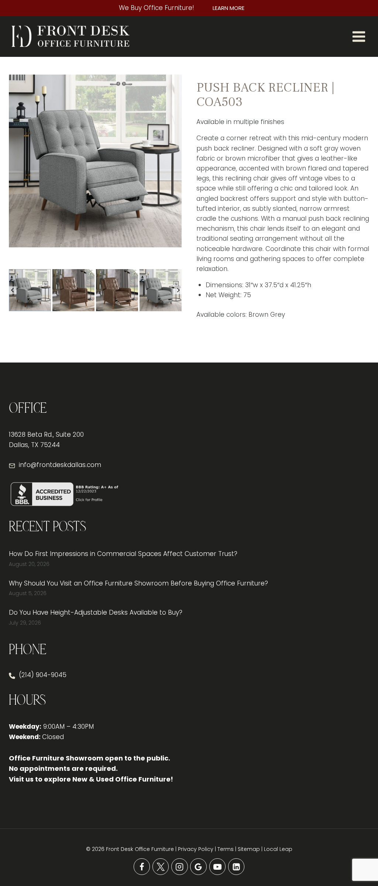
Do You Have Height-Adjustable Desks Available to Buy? (95, 612)
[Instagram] (179, 866)
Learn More (228, 8)
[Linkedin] (236, 866)
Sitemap (249, 849)
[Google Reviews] (198, 866)
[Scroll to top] (359, 856)
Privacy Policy (195, 849)
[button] (30, 290)
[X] (160, 866)
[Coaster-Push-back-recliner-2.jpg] (95, 161)
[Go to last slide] (13, 290)
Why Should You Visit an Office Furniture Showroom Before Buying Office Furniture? (138, 583)
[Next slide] (178, 290)
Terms (225, 849)
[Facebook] (142, 866)
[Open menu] (358, 36)
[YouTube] (217, 866)
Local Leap (278, 849)
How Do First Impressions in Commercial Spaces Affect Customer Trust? (123, 553)
